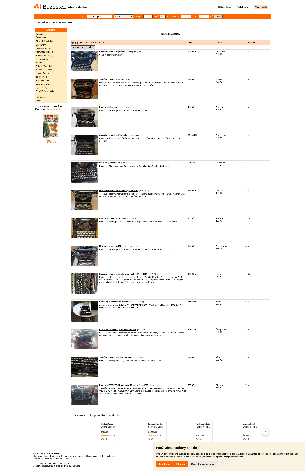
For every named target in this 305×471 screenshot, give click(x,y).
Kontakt (64, 456)
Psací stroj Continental (109, 163)
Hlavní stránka (42, 22)
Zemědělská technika (45, 91)
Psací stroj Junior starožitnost (112, 218)
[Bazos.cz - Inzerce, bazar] (50, 9)
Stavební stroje (42, 73)
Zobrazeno (250, 42)
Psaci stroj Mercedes (109, 107)
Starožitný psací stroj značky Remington (117, 52)
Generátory (41, 45)
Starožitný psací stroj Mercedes (113, 135)
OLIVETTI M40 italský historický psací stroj (118, 191)
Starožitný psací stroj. (109, 79)
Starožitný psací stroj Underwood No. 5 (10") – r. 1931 (123, 274)
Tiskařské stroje (42, 80)
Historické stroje (43, 48)
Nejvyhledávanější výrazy (58, 463)
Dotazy (46, 456)
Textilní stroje (41, 77)
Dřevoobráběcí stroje (45, 41)
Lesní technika (42, 59)
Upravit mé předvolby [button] (202, 464)
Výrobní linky (41, 87)
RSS (102, 456)
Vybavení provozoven (45, 84)
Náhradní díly (41, 97)
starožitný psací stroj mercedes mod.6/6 (117, 330)
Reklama (72, 456)
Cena (190, 42)
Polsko (67, 466)
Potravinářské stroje (44, 66)
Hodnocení (55, 456)
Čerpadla (40, 34)
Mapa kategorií (39, 463)
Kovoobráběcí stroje (44, 55)
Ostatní (39, 101)
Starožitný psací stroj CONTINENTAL (115, 357)
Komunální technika (44, 52)
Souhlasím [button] (164, 464)
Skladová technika (44, 70)
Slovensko (58, 466)
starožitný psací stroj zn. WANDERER (116, 302)
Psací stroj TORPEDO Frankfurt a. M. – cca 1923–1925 (123, 385)
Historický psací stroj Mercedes (113, 246)
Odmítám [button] (180, 464)
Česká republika (46, 466)
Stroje (52, 22)
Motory (39, 63)
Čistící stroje (41, 38)
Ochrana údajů (92, 456)
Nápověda (37, 456)
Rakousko (75, 466)
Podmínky (81, 456)
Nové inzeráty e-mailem (83, 47)
